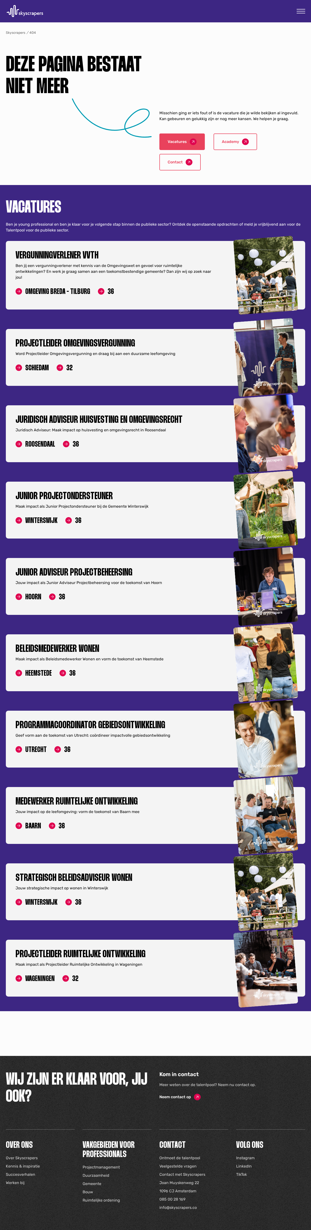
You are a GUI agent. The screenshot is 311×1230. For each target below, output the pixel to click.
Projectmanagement (101, 1167)
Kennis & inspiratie (23, 1166)
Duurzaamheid (96, 1175)
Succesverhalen (20, 1174)
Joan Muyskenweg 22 (179, 1182)
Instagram (245, 1158)
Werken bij (15, 1182)
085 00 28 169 (172, 1199)
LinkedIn (244, 1166)
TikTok (241, 1174)
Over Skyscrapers (22, 1158)
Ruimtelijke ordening (101, 1200)
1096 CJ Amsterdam (177, 1191)
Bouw (88, 1192)
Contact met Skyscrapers (182, 1174)
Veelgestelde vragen (178, 1166)
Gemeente (92, 1183)
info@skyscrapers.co (178, 1207)
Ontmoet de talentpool (179, 1158)
